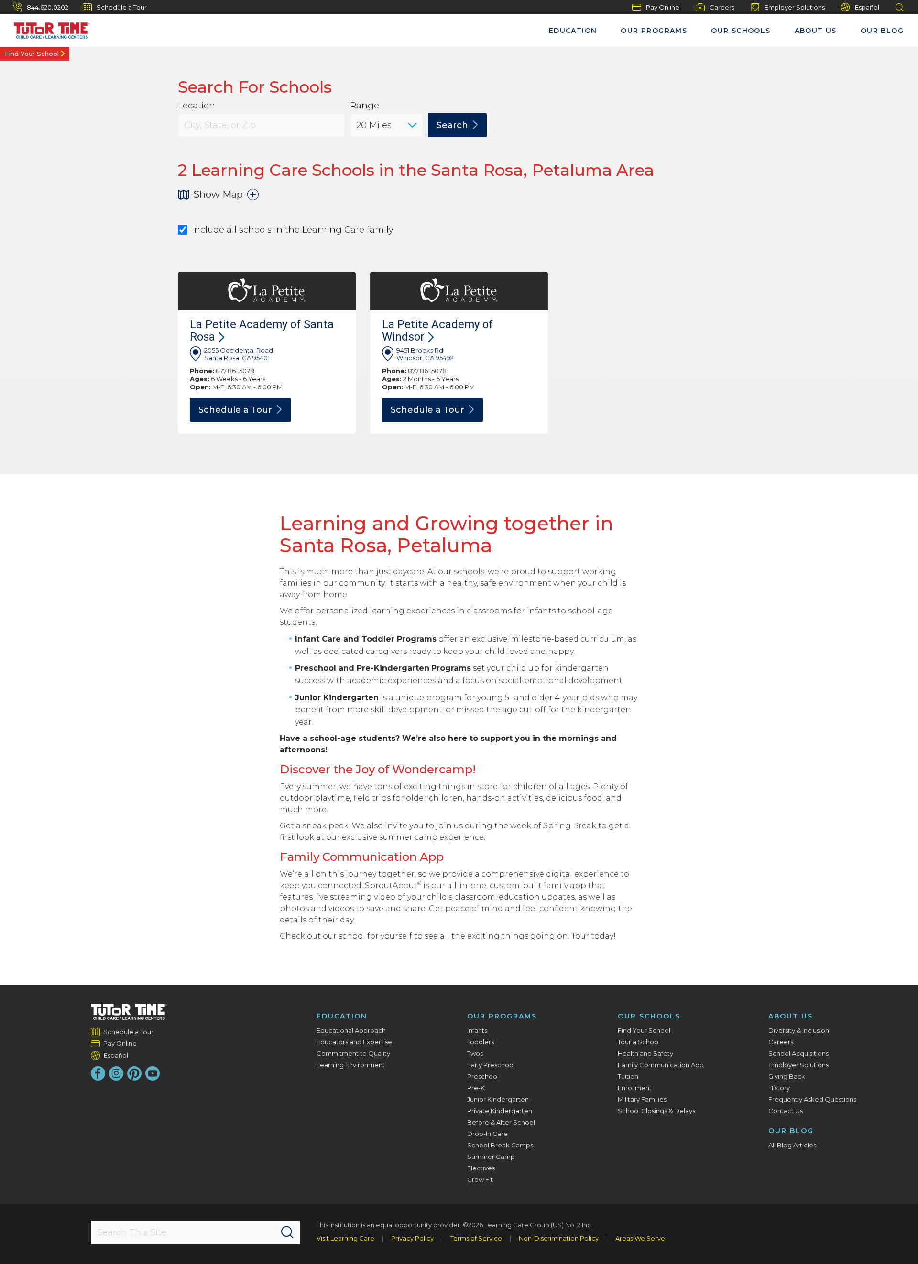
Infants (477, 1030)
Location (196, 106)
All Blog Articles (792, 1145)
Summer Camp (491, 1156)
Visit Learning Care (345, 1238)
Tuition (628, 1076)
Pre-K (476, 1088)
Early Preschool (491, 1065)
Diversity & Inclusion (798, 1030)
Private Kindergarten (499, 1110)
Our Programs (654, 30)
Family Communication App (661, 1065)
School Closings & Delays (656, 1110)
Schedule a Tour (122, 7)
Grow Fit (480, 1179)
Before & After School (501, 1122)
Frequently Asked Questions (812, 1099)
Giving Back (786, 1076)
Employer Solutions (795, 7)
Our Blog (882, 30)
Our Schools (740, 30)
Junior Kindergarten (498, 1099)
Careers (722, 7)
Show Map (218, 194)
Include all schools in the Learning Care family (292, 230)
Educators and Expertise (354, 1042)
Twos (475, 1053)
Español (867, 7)
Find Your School (32, 53)
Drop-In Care (487, 1133)
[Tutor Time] (47, 28)
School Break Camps (500, 1145)
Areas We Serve (640, 1238)
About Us (816, 30)
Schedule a (235, 410)
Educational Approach (351, 1030)
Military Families (642, 1099)
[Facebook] (98, 1073)
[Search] (287, 1232)
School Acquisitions (798, 1053)
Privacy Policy (412, 1238)
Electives (481, 1168)
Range (364, 106)
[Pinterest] (134, 1073)
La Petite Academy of (437, 330)
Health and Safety (645, 1053)
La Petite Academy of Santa (262, 330)
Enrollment (635, 1088)
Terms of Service (476, 1238)
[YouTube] (152, 1073)
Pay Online (662, 7)
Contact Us (785, 1110)
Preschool (483, 1076)
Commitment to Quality (353, 1053)
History (779, 1088)
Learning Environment (351, 1065)
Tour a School (639, 1042)
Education (573, 30)
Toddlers (480, 1042)
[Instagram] (116, 1073)
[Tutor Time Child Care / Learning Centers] (129, 1012)
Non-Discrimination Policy (559, 1238)
